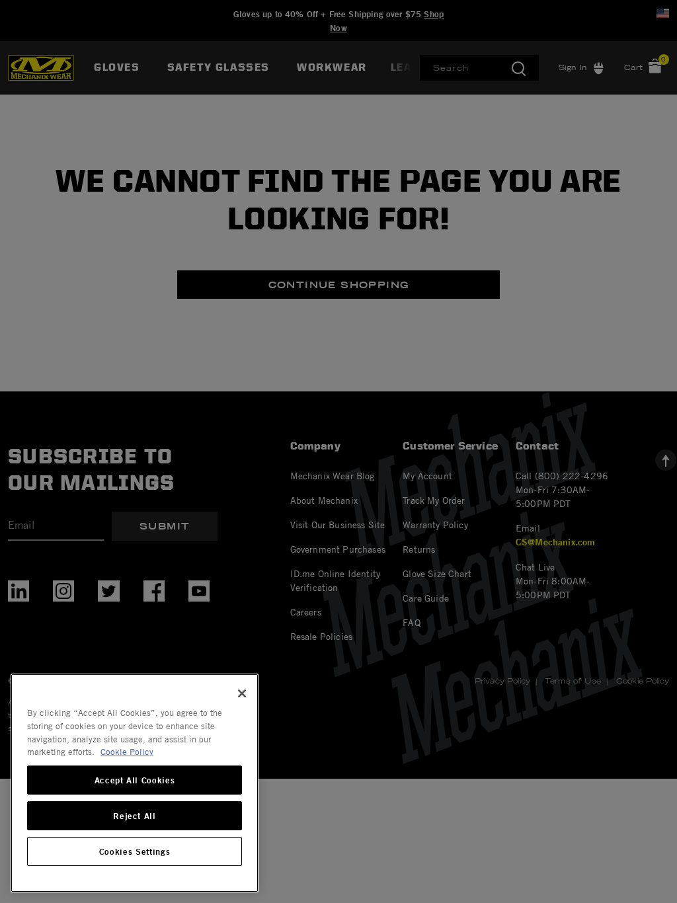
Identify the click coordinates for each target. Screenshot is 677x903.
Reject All (134, 815)
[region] (135, 783)
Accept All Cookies (135, 780)
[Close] (242, 693)
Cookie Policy (126, 751)
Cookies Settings (135, 851)
